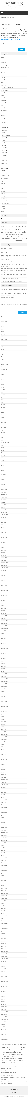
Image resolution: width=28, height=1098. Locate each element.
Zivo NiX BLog (14, 3)
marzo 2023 (3, 555)
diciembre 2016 (4, 734)
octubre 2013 (4, 809)
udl (8, 240)
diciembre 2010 (4, 893)
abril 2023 (3, 552)
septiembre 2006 (4, 1019)
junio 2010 (3, 905)
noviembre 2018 (4, 681)
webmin (3, 160)
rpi (16, 238)
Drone (2, 92)
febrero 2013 (4, 827)
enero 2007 (3, 1009)
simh (2, 188)
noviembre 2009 (4, 923)
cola (9, 229)
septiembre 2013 (4, 812)
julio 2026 (3, 476)
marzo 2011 (3, 885)
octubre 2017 (4, 711)
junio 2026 (3, 479)
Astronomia (3, 65)
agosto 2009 (3, 931)
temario (5, 240)
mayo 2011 (3, 880)
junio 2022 (3, 575)
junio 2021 (3, 605)
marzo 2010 (3, 913)
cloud (2, 77)
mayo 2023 (3, 550)
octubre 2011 (4, 867)
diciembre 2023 (4, 534)
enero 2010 (3, 918)
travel (2, 196)
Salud (2, 183)
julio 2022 (3, 572)
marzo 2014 (3, 797)
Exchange (4, 200)
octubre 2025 (4, 497)
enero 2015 (3, 777)
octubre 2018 (4, 683)
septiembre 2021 (4, 598)
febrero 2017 (4, 729)
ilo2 (15, 232)
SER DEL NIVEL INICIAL (7, 87)
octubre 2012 (4, 837)
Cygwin (3, 132)
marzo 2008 (3, 973)
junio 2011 (3, 878)
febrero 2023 (4, 557)
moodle (2, 112)
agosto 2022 (3, 570)
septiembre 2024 (4, 514)
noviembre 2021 (4, 593)
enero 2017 (3, 731)
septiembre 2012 (4, 840)
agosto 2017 (3, 714)
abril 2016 (3, 746)
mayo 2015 (3, 767)
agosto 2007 (3, 991)
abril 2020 (3, 640)
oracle (6, 237)
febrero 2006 (4, 1031)
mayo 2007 (3, 999)
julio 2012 (3, 845)
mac (8, 234)
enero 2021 (3, 618)
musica (2, 115)
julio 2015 (3, 762)
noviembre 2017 (4, 709)
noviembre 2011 (4, 865)
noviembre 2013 (4, 807)
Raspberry (3, 181)
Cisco (2, 75)
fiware (2, 97)
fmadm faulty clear (5, 259)
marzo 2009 (3, 943)
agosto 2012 (3, 842)
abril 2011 (3, 883)
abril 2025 (3, 507)
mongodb (3, 110)
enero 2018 (3, 703)
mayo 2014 (3, 792)
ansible (3, 122)
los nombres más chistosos (7, 248)
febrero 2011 (4, 888)
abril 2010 (3, 910)
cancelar (14, 226)
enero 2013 (3, 830)
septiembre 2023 (4, 540)
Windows (3, 198)
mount (3, 237)
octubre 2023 (4, 537)
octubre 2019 (4, 653)
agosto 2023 (3, 542)
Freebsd (3, 140)
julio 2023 (3, 545)
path (21, 43)
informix (3, 102)
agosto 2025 (3, 499)
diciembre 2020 (4, 620)
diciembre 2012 (4, 832)
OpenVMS (3, 163)
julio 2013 (3, 817)
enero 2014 (3, 802)
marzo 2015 (3, 772)
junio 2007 (3, 996)
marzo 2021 (3, 613)
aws (3, 79)
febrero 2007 (4, 1006)
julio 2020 (3, 633)
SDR (2, 186)
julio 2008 (3, 963)
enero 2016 (3, 754)
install (23, 232)
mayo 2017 (3, 721)
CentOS (3, 127)
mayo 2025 (3, 504)
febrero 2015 (4, 774)
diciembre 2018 (4, 678)
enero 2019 (3, 676)
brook (9, 226)
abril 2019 (3, 668)
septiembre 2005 (4, 1039)
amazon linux (5, 120)
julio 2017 (3, 716)
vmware (3, 157)
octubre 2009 (4, 926)
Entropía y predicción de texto (7, 297)
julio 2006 (3, 1024)
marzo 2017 (3, 726)
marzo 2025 (3, 509)
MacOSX (8, 43)
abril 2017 (3, 724)
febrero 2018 (4, 701)
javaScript (4, 173)
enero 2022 (3, 587)
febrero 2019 (4, 673)
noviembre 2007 (4, 984)
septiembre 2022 (4, 567)
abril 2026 (3, 484)
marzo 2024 (3, 527)
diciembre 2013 (4, 804)
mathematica (20, 234)
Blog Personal (4, 67)
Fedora (3, 137)
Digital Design (4, 90)
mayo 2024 (3, 522)
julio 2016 (3, 744)
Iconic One (6, 1096)
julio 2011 (3, 875)
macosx (17, 43)
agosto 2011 (3, 873)
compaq (11, 229)
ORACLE (2, 165)
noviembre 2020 (4, 623)
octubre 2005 (4, 1036)
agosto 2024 (3, 517)
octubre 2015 (4, 759)
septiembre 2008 (4, 958)
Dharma (2, 85)
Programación (4, 168)
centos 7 (5, 1047)
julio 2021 (3, 603)
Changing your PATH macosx (11, 25)
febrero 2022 (4, 585)
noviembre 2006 (4, 1014)
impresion (18, 232)
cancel (11, 226)
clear (7, 229)
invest (2, 105)
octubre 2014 (4, 782)
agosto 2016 (3, 741)
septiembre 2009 (4, 928)
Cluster (2, 82)
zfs (23, 240)
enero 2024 (3, 532)
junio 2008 (3, 966)
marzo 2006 (3, 1029)
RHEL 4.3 (4, 152)
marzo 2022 (3, 582)
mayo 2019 (3, 666)
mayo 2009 (3, 938)
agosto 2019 (3, 658)
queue (8, 1056)
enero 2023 (3, 560)
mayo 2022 (3, 577)
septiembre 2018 (4, 686)
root (14, 238)
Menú (14, 12)
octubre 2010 (4, 898)
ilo (14, 232)
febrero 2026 (4, 489)
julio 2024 (3, 519)
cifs (5, 229)
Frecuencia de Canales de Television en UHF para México (13, 261)
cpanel (3, 130)
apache (3, 208)
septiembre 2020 (4, 628)
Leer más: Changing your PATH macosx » (10, 39)
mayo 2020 (3, 638)
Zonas (2, 211)
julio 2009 (3, 933)
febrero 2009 (4, 946)
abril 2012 (3, 852)
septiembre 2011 (4, 870)
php (12, 237)
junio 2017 (3, 719)
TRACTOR (3, 193)
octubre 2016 (4, 736)
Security (4, 147)
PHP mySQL (4, 175)
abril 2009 (3, 941)
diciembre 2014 (4, 779)
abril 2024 (3, 524)
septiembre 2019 (4, 656)
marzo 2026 (3, 487)
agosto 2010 (3, 900)
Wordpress (21, 1096)
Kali (2, 142)
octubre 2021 (4, 595)
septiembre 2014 (4, 784)
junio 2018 (3, 693)
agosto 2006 (3, 1021)
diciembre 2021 (4, 590)
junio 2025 (3, 502)
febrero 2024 (4, 529)
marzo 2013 (3, 825)
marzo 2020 (3, 643)
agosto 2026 (3, 474)
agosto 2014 (3, 787)
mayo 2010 (3, 908)
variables (13, 240)
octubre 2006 (4, 1016)
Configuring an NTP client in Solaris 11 (9, 278)
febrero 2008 (4, 976)
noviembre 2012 (4, 835)
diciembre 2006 (4, 1011)
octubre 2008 (4, 956)
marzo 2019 (3, 671)
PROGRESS (3, 178)
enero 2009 (3, 948)
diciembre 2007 (4, 981)
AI (1, 57)
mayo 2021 (3, 608)
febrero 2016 (4, 751)
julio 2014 (3, 789)
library (12, 1052)
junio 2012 (3, 847)
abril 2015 (3, 769)
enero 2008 (3, 978)
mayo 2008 (3, 968)
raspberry (18, 237)
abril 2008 (3, 971)
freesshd (25, 229)
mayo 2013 (3, 820)
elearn (2, 95)
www (2, 206)
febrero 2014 (4, 799)
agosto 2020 (3, 630)
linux (2, 107)
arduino (2, 62)
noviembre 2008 (4, 953)
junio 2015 (3, 764)
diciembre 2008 (4, 951)
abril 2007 (3, 1001)
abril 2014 (3, 794)
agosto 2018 (3, 688)
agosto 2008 (3, 961)
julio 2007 (3, 994)
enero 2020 (3, 645)
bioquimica (5, 226)
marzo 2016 (3, 749)
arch (3, 125)
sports (2, 191)
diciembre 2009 (4, 920)
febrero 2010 (4, 915)
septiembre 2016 (4, 739)
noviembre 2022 (4, 565)
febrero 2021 (4, 615)
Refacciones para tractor (9, 1058)
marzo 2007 (3, 1004)
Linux (3, 145)
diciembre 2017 (4, 706)
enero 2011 (3, 890)
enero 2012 (3, 860)
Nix (1, 118)
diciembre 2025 (4, 494)
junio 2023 (3, 547)
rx (17, 238)
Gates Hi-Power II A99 (7, 232)
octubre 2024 (4, 512)
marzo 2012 (3, 855)
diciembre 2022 (4, 562)
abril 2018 (3, 696)
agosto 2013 (3, 815)
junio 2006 (3, 1026)
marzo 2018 (3, 698)
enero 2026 (3, 492)
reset (11, 238)
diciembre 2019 (4, 648)
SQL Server (4, 203)
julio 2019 (3, 661)
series (22, 238)
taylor (2, 240)
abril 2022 (3, 580)
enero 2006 (3, 1034)
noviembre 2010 (4, 895)
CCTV (2, 72)
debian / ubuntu (5, 135)
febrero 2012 (4, 857)
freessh (21, 229)
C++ (3, 170)
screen (19, 238)
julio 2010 (3, 903)
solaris (3, 155)
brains (2, 70)
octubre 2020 (4, 625)
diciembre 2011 (4, 862)
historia (2, 100)
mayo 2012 (3, 850)
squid (25, 238)
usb (10, 240)
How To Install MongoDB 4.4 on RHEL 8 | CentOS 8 (12, 281)
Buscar (2, 309)
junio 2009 (3, 936)
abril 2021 (3, 610)
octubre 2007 (4, 986)
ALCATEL (3, 60)
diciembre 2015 (4, 757)
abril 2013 (3, 822)
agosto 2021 (3, 600)
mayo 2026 (3, 482)
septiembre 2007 (4, 989)
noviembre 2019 (4, 651)
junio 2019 (3, 663)
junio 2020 (3, 635)
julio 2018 (3, 691)
